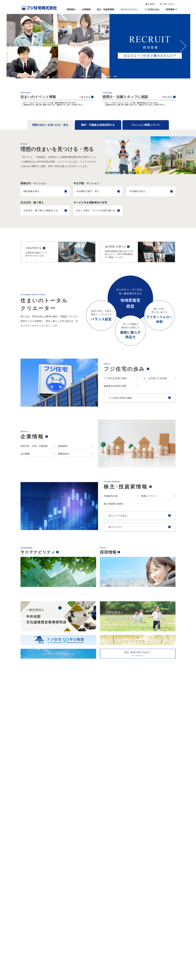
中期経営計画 (111, 496)
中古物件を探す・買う (87, 191)
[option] (98, 46)
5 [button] (108, 76)
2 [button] (89, 76)
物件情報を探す (31, 191)
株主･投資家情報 (126, 487)
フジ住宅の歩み (124, 369)
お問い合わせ (168, 4)
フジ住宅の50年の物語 (120, 398)
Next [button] (183, 46)
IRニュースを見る (118, 515)
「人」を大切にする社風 (154, 378)
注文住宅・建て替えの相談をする (40, 210)
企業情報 (32, 436)
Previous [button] (13, 46)
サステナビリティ (38, 552)
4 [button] (102, 76)
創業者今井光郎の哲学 (115, 386)
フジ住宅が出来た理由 (115, 378)
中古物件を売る (137, 191)
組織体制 (62, 446)
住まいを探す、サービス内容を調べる (95, 210)
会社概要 (25, 454)
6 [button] (115, 76)
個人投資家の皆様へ (114, 504)
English (151, 4)
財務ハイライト (149, 496)
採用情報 (108, 552)
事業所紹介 (64, 454)
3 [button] (95, 76)
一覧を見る (84, 97)
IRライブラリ (115, 527)
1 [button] (82, 76)
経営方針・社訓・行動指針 (34, 446)
